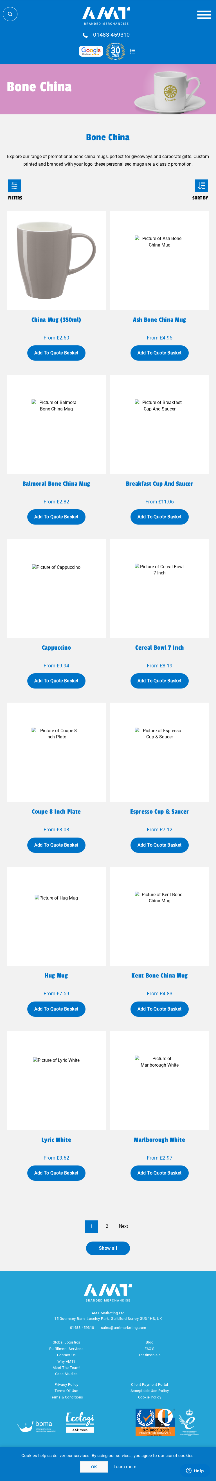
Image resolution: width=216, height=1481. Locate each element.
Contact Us (66, 1355)
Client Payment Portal (149, 1384)
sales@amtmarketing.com (123, 1327)
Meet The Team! (66, 1367)
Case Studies (66, 1374)
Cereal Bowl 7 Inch (159, 647)
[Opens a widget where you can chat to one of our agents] (194, 1471)
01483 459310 (111, 35)
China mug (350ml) (56, 319)
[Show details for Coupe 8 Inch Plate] (56, 752)
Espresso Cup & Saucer (159, 811)
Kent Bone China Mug (159, 975)
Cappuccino (56, 647)
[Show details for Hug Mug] (56, 916)
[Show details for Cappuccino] (56, 588)
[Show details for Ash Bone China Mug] (159, 260)
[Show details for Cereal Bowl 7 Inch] (159, 588)
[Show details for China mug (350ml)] (56, 260)
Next (123, 1226)
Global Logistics (66, 1342)
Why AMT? (66, 1361)
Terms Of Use (66, 1391)
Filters (14, 185)
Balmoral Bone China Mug (56, 483)
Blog (149, 1342)
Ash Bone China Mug (159, 319)
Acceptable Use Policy (149, 1391)
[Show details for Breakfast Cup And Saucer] (159, 424)
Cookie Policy (149, 1397)
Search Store (10, 14)
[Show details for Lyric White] (56, 1080)
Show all (108, 1248)
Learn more (125, 1466)
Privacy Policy (66, 1384)
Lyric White (56, 1139)
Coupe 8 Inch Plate (56, 811)
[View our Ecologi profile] (80, 1422)
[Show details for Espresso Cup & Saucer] (159, 752)
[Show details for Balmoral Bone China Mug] (56, 424)
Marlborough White (159, 1139)
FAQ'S (150, 1349)
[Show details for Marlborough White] (159, 1080)
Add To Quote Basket (56, 353)
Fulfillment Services (66, 1349)
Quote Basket (132, 51)
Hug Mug (56, 975)
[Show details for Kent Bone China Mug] (159, 916)
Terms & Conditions (66, 1397)
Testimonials (149, 1355)
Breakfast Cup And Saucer (160, 483)
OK (94, 1467)
